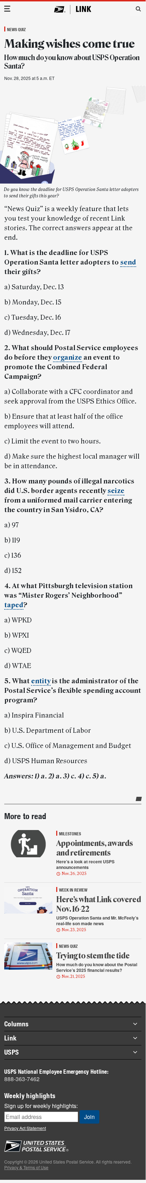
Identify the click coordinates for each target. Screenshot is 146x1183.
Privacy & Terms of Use (26, 1167)
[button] (135, 8)
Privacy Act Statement (25, 1128)
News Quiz (16, 29)
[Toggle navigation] (7, 9)
